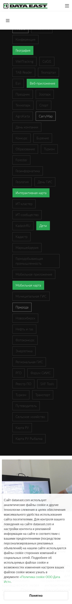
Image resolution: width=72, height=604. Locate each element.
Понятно (36, 595)
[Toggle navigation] (67, 6)
